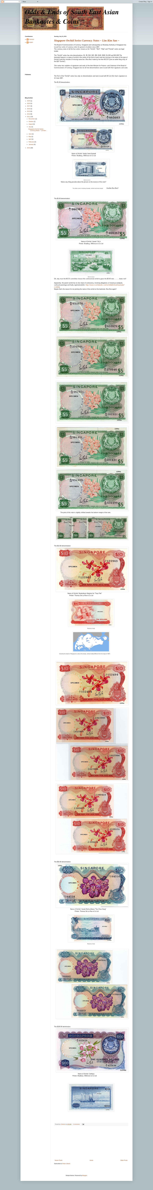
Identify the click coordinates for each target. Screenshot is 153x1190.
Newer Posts (58, 1160)
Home (91, 1160)
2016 (28, 109)
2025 (28, 101)
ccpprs (31, 42)
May (30, 136)
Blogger (84, 1175)
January (31, 144)
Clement (31, 39)
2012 (28, 114)
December (32, 119)
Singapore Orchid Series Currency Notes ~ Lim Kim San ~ (86, 40)
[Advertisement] (91, 1143)
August (31, 124)
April (30, 139)
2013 (28, 111)
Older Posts (123, 1160)
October (31, 121)
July (30, 127)
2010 (28, 148)
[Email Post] (83, 1124)
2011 (28, 116)
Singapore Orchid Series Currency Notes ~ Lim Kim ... (37, 129)
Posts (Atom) (66, 1163)
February (31, 142)
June (30, 134)
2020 (28, 103)
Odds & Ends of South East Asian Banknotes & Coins (72, 16)
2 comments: (76, 1124)
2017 (28, 106)
